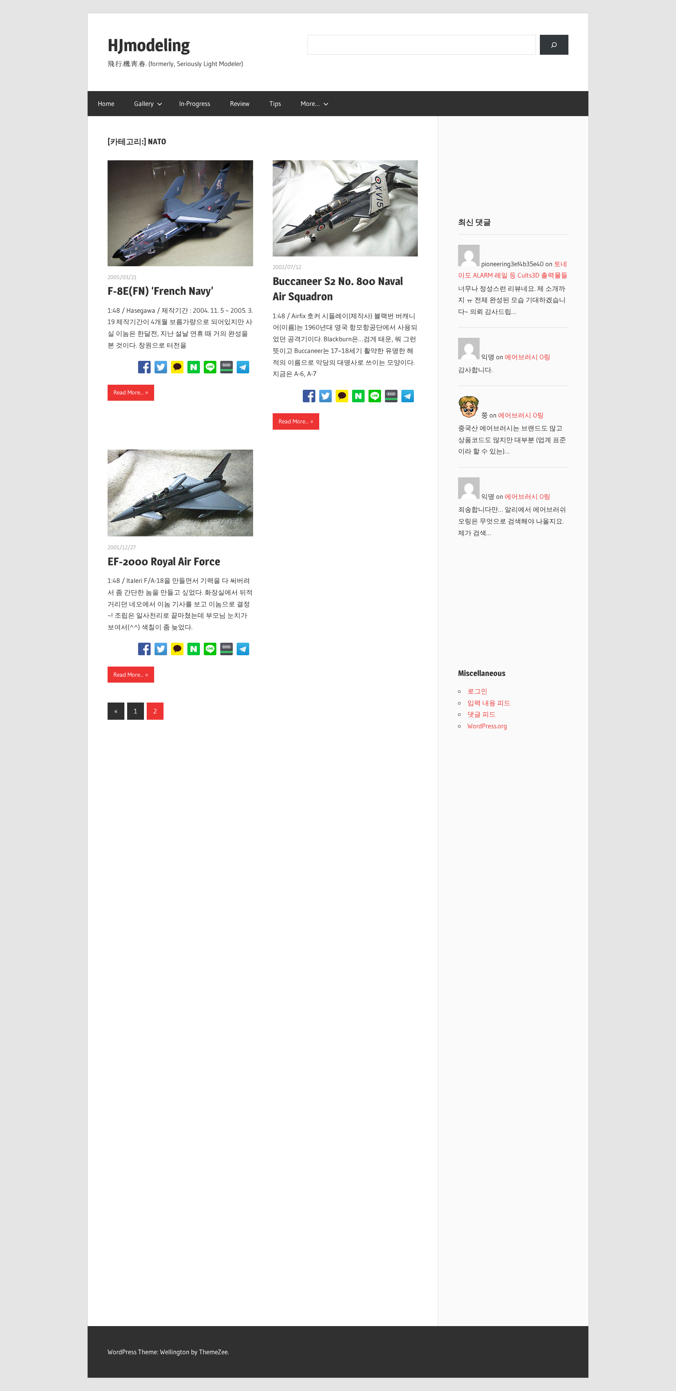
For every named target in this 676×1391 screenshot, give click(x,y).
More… (310, 103)
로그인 (477, 691)
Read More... (128, 392)
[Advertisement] (513, 166)
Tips (275, 103)
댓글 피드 (481, 714)
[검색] (554, 45)
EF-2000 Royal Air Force (164, 561)
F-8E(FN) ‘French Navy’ (160, 291)
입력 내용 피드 (489, 703)
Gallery (144, 103)
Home (106, 103)
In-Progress (194, 103)
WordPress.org (487, 726)
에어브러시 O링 (527, 357)
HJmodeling (149, 45)
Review (240, 103)
